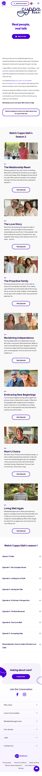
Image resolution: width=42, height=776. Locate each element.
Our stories (8, 729)
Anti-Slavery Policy (31, 765)
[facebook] (17, 696)
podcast (5, 71)
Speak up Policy (34, 762)
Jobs (6, 737)
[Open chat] (36, 769)
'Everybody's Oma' (11, 83)
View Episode (21, 190)
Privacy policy (7, 762)
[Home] (3, 3)
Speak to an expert (21, 3)
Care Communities (11, 713)
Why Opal (8, 705)
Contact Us (8, 746)
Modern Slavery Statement (13, 765)
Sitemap (21, 768)
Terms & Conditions (20, 762)
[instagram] (24, 696)
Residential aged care (13, 721)
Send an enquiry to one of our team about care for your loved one (21, 112)
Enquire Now (21, 677)
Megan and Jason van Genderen (21, 80)
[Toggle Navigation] (38, 4)
